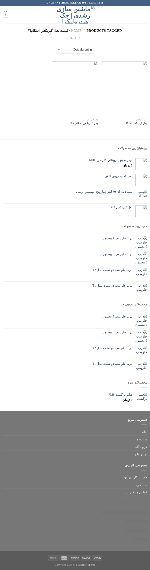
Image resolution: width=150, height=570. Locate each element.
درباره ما (141, 439)
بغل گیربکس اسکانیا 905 (84, 123)
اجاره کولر (124, 512)
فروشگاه (141, 447)
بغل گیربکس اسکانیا (135, 123)
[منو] (144, 14)
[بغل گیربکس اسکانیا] (124, 88)
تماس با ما (140, 454)
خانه (144, 431)
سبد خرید (141, 485)
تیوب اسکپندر (138, 503)
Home (76, 31)
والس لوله (111, 503)
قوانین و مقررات (136, 492)
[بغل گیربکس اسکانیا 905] (75, 88)
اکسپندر (124, 503)
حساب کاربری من (135, 477)
